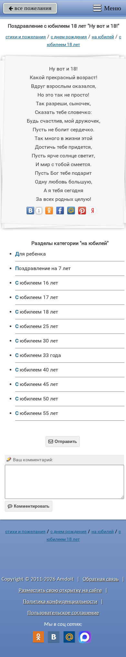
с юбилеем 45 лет (36, 384)
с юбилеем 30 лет (36, 341)
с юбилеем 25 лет (36, 326)
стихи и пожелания (25, 36)
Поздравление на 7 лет (43, 268)
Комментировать (28, 506)
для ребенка (30, 254)
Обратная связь (101, 579)
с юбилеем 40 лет (36, 370)
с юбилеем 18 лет (36, 312)
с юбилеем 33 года (38, 355)
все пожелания (30, 8)
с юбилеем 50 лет (36, 399)
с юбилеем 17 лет (36, 297)
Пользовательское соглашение (63, 613)
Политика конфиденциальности (60, 602)
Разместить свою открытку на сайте (60, 590)
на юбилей (103, 36)
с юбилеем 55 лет (36, 413)
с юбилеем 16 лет (36, 283)
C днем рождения (69, 36)
